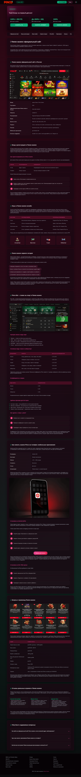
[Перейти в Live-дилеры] (17, 240)
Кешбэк (31, 764)
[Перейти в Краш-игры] (33, 240)
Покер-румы (55, 762)
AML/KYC (8, 759)
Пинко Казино (46, 771)
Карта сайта (8, 766)
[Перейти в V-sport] (48, 240)
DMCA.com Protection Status (11, 757)
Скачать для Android (40, 553)
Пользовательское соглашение (12, 761)
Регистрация (62, 2)
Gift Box (31, 766)
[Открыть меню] (76, 2)
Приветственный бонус (34, 762)
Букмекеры (55, 761)
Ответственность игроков (11, 762)
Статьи (54, 757)
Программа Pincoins (34, 761)
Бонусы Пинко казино (34, 759)
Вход (70, 2)
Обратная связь (9, 764)
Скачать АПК (20, 2)
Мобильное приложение (58, 766)
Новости (55, 759)
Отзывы (31, 757)
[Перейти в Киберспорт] (63, 240)
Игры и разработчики (57, 764)
